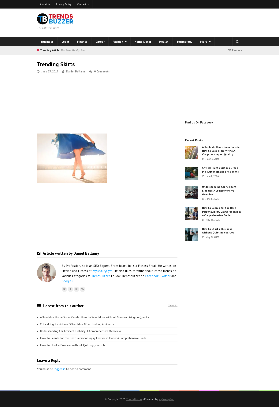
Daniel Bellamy (75, 71)
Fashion (118, 41)
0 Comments (102, 71)
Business (47, 41)
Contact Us (83, 4)
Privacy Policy (63, 4)
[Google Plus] (76, 289)
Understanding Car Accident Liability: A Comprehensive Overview (80, 331)
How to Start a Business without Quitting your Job (72, 345)
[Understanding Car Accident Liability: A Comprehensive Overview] (191, 192)
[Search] (237, 41)
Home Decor (143, 41)
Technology (184, 41)
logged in (59, 369)
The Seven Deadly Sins (73, 50)
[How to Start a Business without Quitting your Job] (191, 234)
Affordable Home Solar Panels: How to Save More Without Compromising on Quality (94, 317)
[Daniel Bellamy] (82, 289)
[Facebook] (70, 289)
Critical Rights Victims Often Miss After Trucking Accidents (77, 324)
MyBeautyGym (102, 271)
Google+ (67, 281)
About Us (45, 4)
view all (172, 305)
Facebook (152, 276)
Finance (82, 41)
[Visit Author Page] (46, 272)
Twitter (165, 276)
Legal (65, 41)
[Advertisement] (188, 21)
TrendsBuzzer (100, 276)
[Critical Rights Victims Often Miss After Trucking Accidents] (191, 173)
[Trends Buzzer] (55, 22)
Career (100, 41)
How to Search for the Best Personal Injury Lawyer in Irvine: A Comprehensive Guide (93, 338)
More (204, 41)
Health (164, 41)
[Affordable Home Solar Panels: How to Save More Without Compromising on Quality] (191, 152)
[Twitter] (64, 289)
